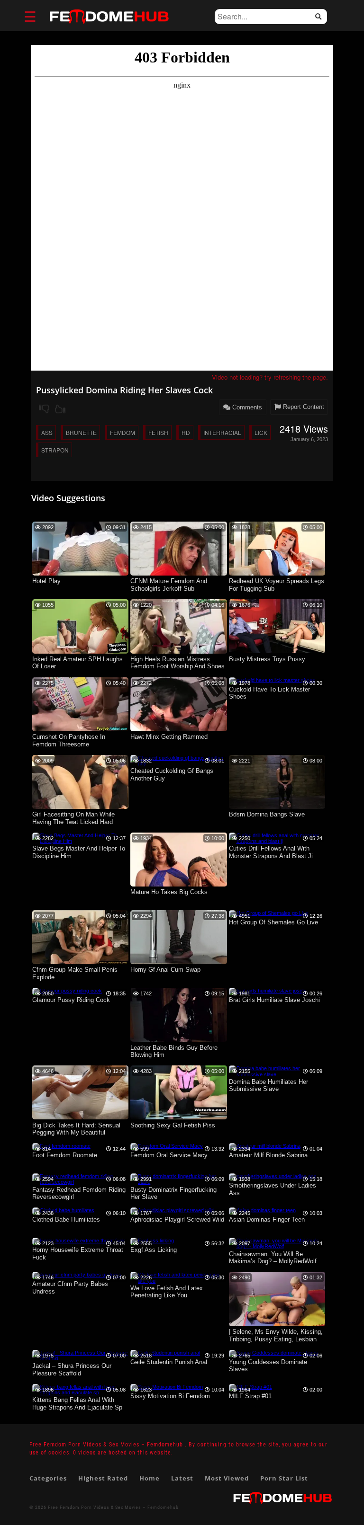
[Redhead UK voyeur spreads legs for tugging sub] (277, 573)
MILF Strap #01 (250, 1396)
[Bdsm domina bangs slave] (277, 807)
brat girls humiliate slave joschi (274, 999)
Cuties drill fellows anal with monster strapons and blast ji (271, 852)
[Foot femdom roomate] (61, 1146)
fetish (158, 432)
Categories (48, 1478)
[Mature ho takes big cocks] (178, 884)
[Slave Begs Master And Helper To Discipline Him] (80, 841)
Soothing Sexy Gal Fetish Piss (172, 1125)
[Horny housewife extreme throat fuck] (78, 1240)
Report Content (302, 406)
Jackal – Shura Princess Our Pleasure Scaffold (71, 1369)
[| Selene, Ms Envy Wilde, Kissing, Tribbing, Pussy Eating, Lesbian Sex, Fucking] (277, 1324)
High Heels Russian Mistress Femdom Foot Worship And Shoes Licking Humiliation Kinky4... (177, 663)
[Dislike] (44, 409)
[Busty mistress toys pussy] (277, 651)
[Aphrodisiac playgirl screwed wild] (172, 1210)
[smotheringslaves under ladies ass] (273, 1176)
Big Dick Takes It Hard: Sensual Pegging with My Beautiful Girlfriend (76, 1129)
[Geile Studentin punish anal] (165, 1353)
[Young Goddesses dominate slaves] (273, 1353)
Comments (246, 407)
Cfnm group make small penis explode (75, 973)
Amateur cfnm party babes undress (70, 1287)
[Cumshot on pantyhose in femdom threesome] (80, 729)
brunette (81, 432)
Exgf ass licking (153, 1249)
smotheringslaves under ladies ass (272, 1189)
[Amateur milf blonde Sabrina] (264, 1146)
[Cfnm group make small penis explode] (80, 962)
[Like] (60, 409)
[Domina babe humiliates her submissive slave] (277, 1074)
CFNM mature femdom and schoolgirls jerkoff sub (168, 584)
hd (186, 432)
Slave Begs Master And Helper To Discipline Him (78, 852)
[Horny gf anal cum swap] (178, 962)
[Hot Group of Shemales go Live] (269, 913)
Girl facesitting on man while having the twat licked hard (73, 818)
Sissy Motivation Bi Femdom (170, 1396)
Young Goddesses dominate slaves (268, 1365)
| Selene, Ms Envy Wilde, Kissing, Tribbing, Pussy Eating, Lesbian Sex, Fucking (276, 1336)
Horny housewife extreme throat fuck (77, 1253)
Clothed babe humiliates (66, 1219)
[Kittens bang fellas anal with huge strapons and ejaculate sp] (80, 1392)
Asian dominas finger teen (267, 1219)
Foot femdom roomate (64, 1155)
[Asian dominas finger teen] (262, 1210)
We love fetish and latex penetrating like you (166, 1292)
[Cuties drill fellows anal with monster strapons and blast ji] (277, 841)
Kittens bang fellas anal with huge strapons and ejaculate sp (77, 1403)
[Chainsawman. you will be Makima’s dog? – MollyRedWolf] (277, 1246)
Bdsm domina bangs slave (267, 814)
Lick (261, 432)
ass (47, 432)
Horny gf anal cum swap (165, 969)
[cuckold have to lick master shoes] (272, 680)
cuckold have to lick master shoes (269, 693)
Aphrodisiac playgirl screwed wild (177, 1219)
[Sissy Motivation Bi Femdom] (166, 1387)
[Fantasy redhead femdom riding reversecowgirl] (80, 1182)
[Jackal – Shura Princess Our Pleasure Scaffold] (80, 1358)
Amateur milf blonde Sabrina (268, 1155)
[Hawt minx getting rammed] (178, 729)
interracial (222, 432)
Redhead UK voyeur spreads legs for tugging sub (276, 584)
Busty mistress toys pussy (267, 659)
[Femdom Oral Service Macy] (166, 1146)
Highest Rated (103, 1478)
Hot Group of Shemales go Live (273, 922)
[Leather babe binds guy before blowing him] (178, 1040)
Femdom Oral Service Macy (169, 1155)
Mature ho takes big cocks (169, 891)
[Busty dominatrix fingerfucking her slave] (178, 1182)
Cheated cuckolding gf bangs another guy (171, 774)
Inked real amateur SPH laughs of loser (77, 663)
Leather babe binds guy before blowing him (174, 1051)
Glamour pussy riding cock (71, 999)
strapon (55, 450)
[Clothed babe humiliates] (63, 1210)
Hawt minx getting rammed (169, 736)
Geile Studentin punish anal (168, 1361)
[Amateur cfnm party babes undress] (76, 1274)
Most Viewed (227, 1478)
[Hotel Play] (80, 573)
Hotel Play (46, 581)
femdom (122, 432)
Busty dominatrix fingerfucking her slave (173, 1193)
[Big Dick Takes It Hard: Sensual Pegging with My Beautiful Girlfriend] (80, 1117)
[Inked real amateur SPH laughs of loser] (80, 652)
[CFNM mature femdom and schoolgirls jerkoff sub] (178, 573)
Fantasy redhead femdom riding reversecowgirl (79, 1193)
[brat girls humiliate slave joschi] (267, 990)
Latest (182, 1478)
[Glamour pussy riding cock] (67, 990)
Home (149, 1478)
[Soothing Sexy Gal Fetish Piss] (178, 1117)
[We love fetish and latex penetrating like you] (178, 1281)
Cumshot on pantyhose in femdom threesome (68, 740)
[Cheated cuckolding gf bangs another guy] (178, 763)
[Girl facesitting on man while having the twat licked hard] (80, 807)
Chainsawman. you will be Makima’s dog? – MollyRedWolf (273, 1257)
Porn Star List (284, 1478)
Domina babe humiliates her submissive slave (268, 1085)
